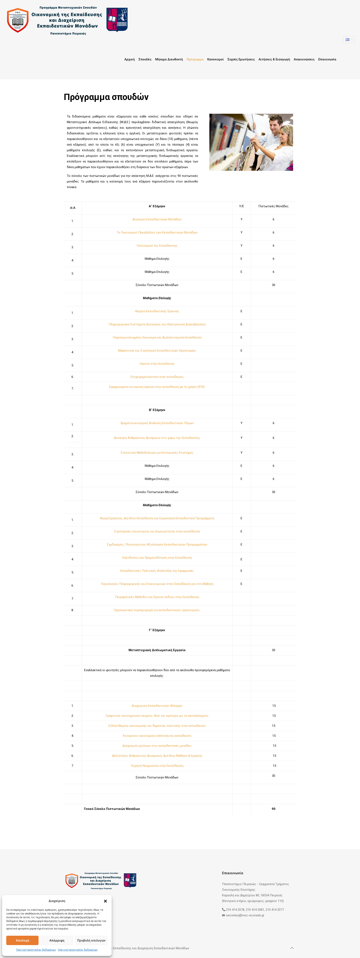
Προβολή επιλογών (91, 940)
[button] (105, 901)
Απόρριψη (56, 940)
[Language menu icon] (349, 39)
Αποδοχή (22, 940)
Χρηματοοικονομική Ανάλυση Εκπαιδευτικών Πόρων (157, 423)
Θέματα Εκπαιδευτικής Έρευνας (157, 311)
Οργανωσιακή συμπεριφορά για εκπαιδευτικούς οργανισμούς (157, 610)
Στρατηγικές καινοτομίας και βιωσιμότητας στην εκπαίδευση (157, 531)
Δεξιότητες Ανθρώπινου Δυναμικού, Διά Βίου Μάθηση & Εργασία (157, 756)
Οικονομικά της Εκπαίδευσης (157, 245)
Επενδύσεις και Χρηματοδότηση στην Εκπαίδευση (157, 558)
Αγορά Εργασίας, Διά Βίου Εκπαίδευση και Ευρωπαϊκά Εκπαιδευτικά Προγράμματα (157, 518)
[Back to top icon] (292, 948)
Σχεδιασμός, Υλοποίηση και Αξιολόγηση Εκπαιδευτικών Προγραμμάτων (157, 544)
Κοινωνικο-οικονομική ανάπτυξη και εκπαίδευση (157, 736)
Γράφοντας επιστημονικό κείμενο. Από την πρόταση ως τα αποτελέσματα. (157, 716)
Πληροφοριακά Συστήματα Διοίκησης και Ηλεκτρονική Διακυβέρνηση (157, 324)
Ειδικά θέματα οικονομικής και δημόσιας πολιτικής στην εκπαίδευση (157, 726)
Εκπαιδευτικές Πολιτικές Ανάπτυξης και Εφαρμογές (157, 571)
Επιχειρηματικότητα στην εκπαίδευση (157, 377)
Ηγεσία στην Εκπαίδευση (157, 364)
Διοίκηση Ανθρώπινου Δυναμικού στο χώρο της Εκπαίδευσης (157, 438)
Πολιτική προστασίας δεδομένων (36, 949)
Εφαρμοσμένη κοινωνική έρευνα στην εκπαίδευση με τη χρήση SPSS (157, 387)
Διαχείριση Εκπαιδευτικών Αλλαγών (157, 706)
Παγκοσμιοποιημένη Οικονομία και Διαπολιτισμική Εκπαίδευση (157, 337)
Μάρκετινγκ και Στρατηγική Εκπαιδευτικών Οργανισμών (157, 350)
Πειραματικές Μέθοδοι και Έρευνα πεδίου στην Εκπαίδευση (157, 597)
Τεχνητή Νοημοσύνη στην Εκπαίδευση (157, 766)
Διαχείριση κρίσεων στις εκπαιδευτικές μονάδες (157, 746)
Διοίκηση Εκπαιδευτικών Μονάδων (157, 219)
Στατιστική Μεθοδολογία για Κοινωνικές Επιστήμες (157, 453)
